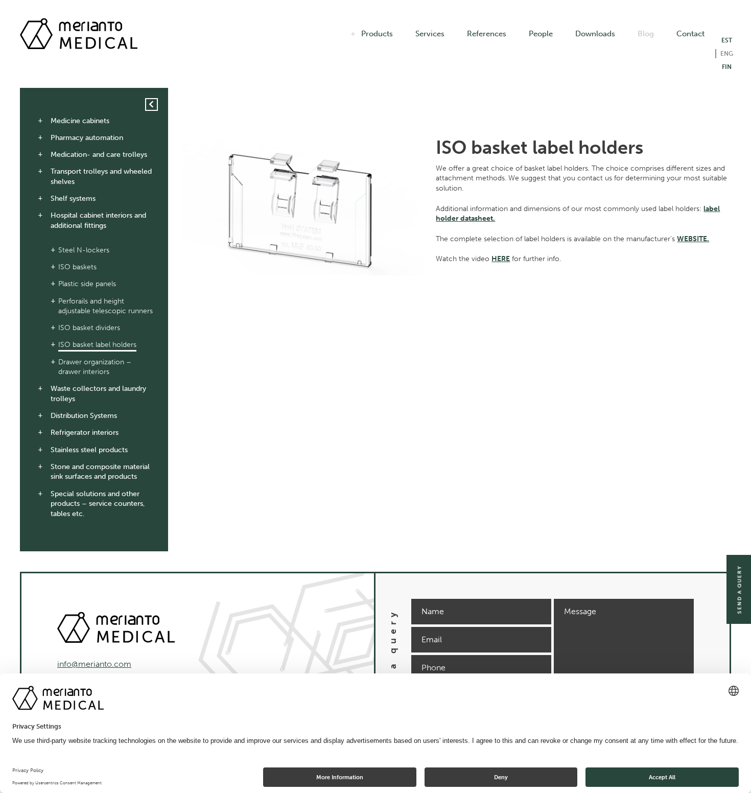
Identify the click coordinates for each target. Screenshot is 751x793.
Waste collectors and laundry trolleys (98, 393)
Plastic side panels (87, 283)
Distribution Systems (84, 415)
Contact (690, 33)
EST (726, 40)
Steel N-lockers (83, 250)
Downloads (595, 33)
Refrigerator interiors (85, 432)
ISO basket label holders (97, 344)
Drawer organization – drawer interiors (94, 367)
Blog (646, 33)
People (541, 33)
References (486, 33)
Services (429, 33)
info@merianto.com (94, 664)
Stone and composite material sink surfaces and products (100, 471)
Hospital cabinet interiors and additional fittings (98, 220)
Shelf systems (73, 198)
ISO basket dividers (89, 327)
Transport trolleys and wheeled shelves (101, 176)
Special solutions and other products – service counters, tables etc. (98, 503)
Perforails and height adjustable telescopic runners (105, 306)
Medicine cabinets (80, 120)
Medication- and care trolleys (99, 154)
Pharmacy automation (87, 137)
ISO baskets (77, 267)
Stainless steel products (89, 450)
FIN (727, 67)
